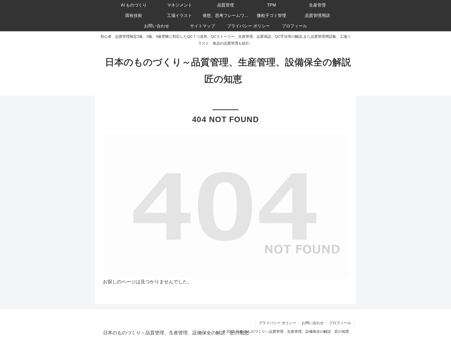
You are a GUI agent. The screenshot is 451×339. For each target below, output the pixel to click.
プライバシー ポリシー (277, 323)
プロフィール (340, 323)
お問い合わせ (313, 323)
